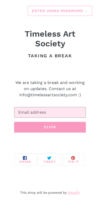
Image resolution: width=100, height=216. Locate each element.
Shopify (74, 193)
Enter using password (60, 11)
